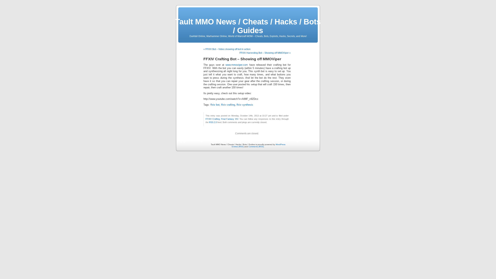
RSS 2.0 (213, 122)
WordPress (280, 144)
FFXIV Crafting (213, 119)
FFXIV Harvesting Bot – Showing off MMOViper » (265, 53)
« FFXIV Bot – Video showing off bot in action (227, 49)
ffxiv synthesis (245, 104)
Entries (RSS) (238, 147)
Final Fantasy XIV (229, 119)
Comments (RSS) (256, 147)
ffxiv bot (215, 104)
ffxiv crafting (228, 104)
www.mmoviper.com (237, 65)
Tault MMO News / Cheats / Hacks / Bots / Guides (248, 26)
